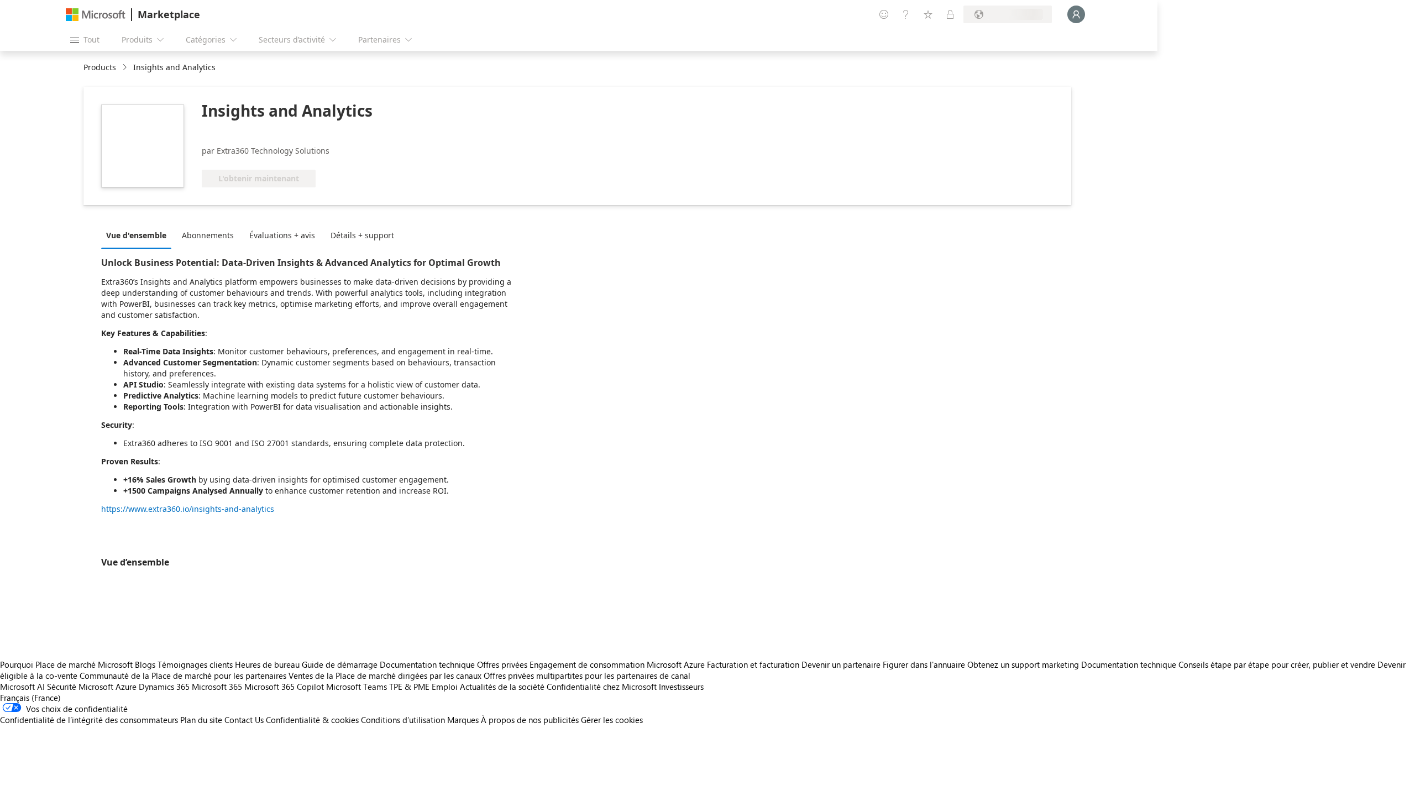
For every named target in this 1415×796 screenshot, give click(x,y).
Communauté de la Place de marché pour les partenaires (183, 675)
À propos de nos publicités (530, 719)
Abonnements (208, 235)
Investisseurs (681, 686)
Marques (463, 719)
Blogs (145, 664)
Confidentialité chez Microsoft (602, 686)
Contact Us (244, 719)
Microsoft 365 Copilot (284, 686)
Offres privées (502, 664)
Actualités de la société (502, 686)
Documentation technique (427, 664)
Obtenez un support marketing (1023, 664)
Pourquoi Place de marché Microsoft (66, 664)
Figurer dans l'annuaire (924, 664)
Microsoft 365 (217, 686)
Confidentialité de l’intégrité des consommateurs (89, 719)
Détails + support (362, 235)
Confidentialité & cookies (312, 719)
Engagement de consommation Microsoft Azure (618, 664)
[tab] (139, 235)
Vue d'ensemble (136, 235)
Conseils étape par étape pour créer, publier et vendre (1276, 664)
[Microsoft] (95, 14)
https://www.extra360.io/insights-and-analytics (187, 509)
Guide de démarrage (340, 664)
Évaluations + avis (282, 235)
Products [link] (99, 67)
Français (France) (30, 697)
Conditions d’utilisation (403, 719)
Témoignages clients (195, 664)
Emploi (445, 686)
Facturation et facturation (753, 664)
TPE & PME (409, 686)
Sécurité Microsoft (80, 686)
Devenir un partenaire (841, 664)
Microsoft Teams (356, 686)
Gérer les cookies (612, 719)
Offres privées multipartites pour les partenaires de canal (587, 675)
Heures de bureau (267, 664)
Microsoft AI (22, 686)
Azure (126, 686)
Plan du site (201, 719)
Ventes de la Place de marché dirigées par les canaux (385, 675)
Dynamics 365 (164, 686)
